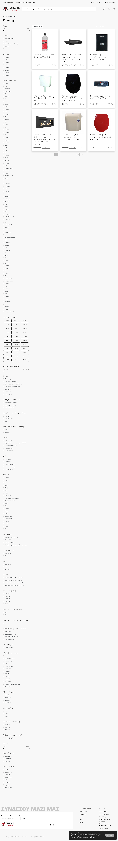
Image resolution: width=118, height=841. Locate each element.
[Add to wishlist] (52, 65)
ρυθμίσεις (92, 837)
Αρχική (5, 16)
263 (77, 154)
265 (85, 154)
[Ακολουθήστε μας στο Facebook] (50, 824)
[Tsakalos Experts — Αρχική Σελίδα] (8, 824)
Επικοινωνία (82, 814)
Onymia (41, 837)
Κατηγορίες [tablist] (30, 9)
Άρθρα (81, 822)
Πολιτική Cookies (103, 828)
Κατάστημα (82, 817)
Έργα (81, 819)
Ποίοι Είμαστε (83, 811)
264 (81, 154)
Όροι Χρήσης (102, 817)
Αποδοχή (109, 835)
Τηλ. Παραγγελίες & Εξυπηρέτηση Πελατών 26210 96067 (19, 2)
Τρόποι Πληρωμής (103, 811)
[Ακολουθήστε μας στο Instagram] (53, 824)
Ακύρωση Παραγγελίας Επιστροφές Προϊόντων (105, 824)
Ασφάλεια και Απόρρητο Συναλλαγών (105, 820)
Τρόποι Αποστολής (104, 814)
